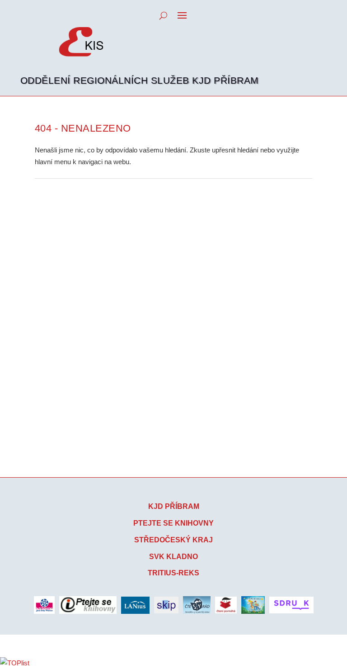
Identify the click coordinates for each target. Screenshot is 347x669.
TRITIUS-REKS (173, 573)
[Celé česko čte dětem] (253, 604)
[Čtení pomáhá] (226, 605)
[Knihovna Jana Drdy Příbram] (44, 604)
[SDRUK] (291, 605)
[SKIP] (166, 605)
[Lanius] (135, 605)
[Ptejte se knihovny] (88, 605)
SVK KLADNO (173, 556)
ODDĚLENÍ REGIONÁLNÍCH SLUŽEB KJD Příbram (139, 80)
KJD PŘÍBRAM (173, 506)
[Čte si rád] (197, 604)
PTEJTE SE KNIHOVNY (173, 523)
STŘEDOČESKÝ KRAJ (173, 540)
